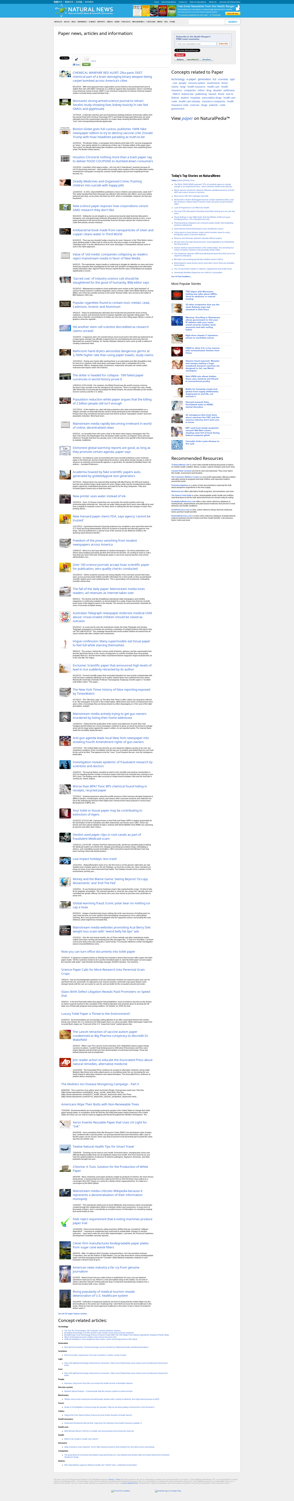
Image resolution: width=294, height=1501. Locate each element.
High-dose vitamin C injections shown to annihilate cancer (202, 336)
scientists (223, 79)
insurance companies (213, 101)
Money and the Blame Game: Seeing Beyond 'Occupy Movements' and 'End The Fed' (110, 881)
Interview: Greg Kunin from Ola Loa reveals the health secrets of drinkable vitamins (98, 1383)
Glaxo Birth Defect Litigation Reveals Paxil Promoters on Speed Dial (105, 994)
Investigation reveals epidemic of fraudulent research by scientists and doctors (113, 764)
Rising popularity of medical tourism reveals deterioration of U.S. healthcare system (104, 1294)
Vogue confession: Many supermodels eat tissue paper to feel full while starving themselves (111, 643)
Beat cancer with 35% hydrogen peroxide (191, 196)
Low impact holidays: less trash (95, 859)
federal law (188, 94)
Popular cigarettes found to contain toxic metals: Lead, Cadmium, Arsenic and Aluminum (111, 305)
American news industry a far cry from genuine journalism (106, 1269)
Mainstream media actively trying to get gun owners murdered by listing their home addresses (110, 716)
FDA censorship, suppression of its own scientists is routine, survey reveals (95, 1355)
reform (201, 90)
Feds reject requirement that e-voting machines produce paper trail (112, 1221)
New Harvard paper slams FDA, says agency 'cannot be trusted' (111, 518)
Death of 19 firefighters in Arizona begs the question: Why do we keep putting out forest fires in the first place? (109, 1407)
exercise (194, 105)
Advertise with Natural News (229, 2)
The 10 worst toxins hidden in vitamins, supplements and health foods (203, 269)
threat (221, 94)
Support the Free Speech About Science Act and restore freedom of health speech (98, 1415)
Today (174, 180)
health (224, 86)
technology (178, 79)
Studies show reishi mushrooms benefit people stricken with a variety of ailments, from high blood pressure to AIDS (111, 1399)
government (177, 108)
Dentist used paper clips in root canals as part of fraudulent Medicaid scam (107, 837)
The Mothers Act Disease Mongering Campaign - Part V (100, 1084)
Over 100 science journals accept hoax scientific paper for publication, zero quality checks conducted (111, 567)
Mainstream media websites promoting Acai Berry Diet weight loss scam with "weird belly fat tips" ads (112, 929)
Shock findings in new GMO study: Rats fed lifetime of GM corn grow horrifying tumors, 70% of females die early (202, 218)
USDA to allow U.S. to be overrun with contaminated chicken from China (203, 350)
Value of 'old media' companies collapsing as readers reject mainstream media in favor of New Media (110, 256)
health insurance (196, 86)
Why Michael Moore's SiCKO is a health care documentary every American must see (99, 1431)
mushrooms (213, 83)
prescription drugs (212, 97)
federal (175, 97)
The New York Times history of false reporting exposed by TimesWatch (111, 691)
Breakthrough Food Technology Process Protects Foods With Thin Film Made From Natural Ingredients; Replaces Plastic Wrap (116, 1335)
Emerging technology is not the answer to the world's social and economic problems (99, 1333)
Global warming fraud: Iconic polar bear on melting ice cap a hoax (111, 905)
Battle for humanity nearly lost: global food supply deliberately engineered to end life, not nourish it (202, 393)
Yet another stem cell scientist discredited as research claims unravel (111, 329)
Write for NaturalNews (198, 2)
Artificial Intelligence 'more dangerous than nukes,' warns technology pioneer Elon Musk (100, 1339)
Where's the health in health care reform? (81, 1439)
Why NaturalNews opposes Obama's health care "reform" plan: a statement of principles (100, 1465)
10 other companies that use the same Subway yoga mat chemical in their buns (202, 307)
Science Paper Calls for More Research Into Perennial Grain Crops (103, 972)
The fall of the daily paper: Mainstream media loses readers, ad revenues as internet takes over (109, 591)
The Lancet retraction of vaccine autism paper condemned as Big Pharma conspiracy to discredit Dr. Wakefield (110, 1036)
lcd (214, 79)
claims (174, 86)
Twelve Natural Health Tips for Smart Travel (103, 1146)
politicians (229, 90)
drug (208, 90)
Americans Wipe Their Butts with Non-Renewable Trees (100, 1104)
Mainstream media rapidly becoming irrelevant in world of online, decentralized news (112, 425)
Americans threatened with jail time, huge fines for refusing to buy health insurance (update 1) (103, 1423)
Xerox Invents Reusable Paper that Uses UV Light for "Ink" (110, 1124)
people (182, 83)
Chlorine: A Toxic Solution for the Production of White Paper (110, 1169)
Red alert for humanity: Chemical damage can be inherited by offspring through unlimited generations (106, 1347)
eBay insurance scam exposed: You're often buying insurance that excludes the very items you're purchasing (109, 1447)
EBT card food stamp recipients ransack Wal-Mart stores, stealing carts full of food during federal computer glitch (203, 431)
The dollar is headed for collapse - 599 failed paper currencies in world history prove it (108, 377)
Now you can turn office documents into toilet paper (98, 951)
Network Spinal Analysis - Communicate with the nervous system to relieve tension (98, 1391)
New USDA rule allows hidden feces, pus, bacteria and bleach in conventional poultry (202, 378)
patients (213, 105)
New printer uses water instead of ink (99, 496)
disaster (217, 90)
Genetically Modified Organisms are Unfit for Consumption (198, 272)
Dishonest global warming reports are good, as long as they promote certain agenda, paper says (112, 450)
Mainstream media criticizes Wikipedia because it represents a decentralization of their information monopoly (108, 1195)
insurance (176, 90)
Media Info (213, 2)
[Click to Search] (232, 21)
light (232, 79)
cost (175, 83)
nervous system (196, 83)
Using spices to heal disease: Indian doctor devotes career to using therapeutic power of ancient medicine (202, 233)
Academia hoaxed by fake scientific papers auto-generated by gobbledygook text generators (107, 474)
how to (229, 94)
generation (204, 79)
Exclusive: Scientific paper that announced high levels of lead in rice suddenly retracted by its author (112, 667)
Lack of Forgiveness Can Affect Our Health (191, 208)
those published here (130, 1483)
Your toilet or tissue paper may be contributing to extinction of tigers (107, 812)
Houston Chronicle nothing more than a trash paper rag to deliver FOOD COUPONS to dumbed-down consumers (113, 159)
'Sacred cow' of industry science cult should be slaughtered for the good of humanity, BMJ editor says (111, 280)
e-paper (191, 79)
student (185, 97)
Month (186, 180)
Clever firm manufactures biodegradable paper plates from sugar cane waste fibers (111, 1245)
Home (156, 2)
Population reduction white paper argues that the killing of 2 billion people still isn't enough (112, 401)
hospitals (195, 97)
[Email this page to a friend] (86, 65)
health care (213, 86)
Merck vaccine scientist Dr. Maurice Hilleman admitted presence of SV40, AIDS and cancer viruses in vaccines (204, 191)
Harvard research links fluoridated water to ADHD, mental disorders (199, 404)
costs (222, 105)
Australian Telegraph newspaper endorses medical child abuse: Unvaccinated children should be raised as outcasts (112, 617)
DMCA (176, 94)
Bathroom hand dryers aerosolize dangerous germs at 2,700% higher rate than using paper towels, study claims (113, 353)
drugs (204, 105)
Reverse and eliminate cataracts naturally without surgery (198, 238)
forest (225, 83)
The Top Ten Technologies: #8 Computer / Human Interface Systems (92, 1331)
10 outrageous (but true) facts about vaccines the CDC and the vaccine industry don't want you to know (202, 418)
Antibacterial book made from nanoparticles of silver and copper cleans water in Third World (113, 232)
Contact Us (183, 2)
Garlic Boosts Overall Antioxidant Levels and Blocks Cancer (198, 229)
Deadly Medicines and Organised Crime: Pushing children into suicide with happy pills (107, 183)
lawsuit (212, 94)
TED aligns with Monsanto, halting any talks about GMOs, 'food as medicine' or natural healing (201, 295)
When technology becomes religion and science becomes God (90, 1337)
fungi (183, 86)
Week (180, 180)
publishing (201, 94)
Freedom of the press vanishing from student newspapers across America (105, 542)
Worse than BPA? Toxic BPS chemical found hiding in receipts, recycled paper (110, 788)
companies (190, 90)
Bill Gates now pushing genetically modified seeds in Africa (198, 259)
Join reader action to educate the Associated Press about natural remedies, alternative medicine (113, 1062)
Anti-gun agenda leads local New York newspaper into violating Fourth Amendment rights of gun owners (111, 740)
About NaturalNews (169, 2)
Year (192, 180)
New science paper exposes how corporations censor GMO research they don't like (110, 208)
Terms (118, 1479)
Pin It (94, 61)
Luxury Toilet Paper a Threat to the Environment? (95, 1014)
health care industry (189, 101)
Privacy (111, 1479)
